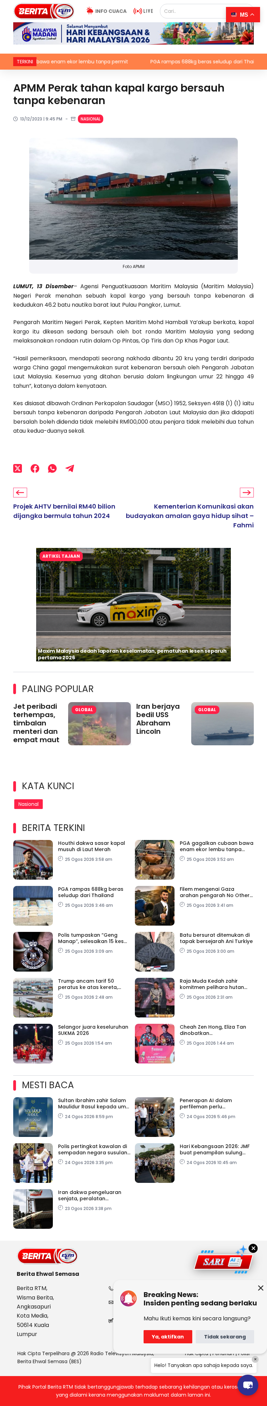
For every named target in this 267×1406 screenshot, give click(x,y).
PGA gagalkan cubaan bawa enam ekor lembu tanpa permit (216, 846)
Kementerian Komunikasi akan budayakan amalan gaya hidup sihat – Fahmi (190, 516)
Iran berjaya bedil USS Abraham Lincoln (158, 718)
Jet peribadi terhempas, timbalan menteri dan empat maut (36, 723)
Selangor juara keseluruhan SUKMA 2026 (93, 1030)
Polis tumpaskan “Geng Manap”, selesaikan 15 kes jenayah (91, 938)
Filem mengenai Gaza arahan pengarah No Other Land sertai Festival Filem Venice (215, 892)
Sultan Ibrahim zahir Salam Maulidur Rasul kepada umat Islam (94, 1103)
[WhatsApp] (52, 468)
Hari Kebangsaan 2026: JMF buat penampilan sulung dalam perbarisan (215, 1149)
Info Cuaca (111, 11)
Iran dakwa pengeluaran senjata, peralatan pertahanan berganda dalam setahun (89, 1195)
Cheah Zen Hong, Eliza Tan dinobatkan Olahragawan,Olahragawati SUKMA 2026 (216, 1030)
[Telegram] (69, 468)
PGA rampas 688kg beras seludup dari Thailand (168, 61)
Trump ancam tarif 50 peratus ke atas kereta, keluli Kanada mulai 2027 (90, 984)
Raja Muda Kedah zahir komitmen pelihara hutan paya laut (212, 984)
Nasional (90, 119)
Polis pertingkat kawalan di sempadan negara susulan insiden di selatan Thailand (92, 1149)
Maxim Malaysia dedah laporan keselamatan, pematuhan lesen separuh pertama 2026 (132, 654)
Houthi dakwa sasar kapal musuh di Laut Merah (91, 846)
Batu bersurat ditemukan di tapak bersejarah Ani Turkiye (216, 938)
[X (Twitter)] (17, 468)
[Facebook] (35, 468)
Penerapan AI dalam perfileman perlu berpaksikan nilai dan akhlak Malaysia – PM (216, 1103)
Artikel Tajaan (61, 556)
